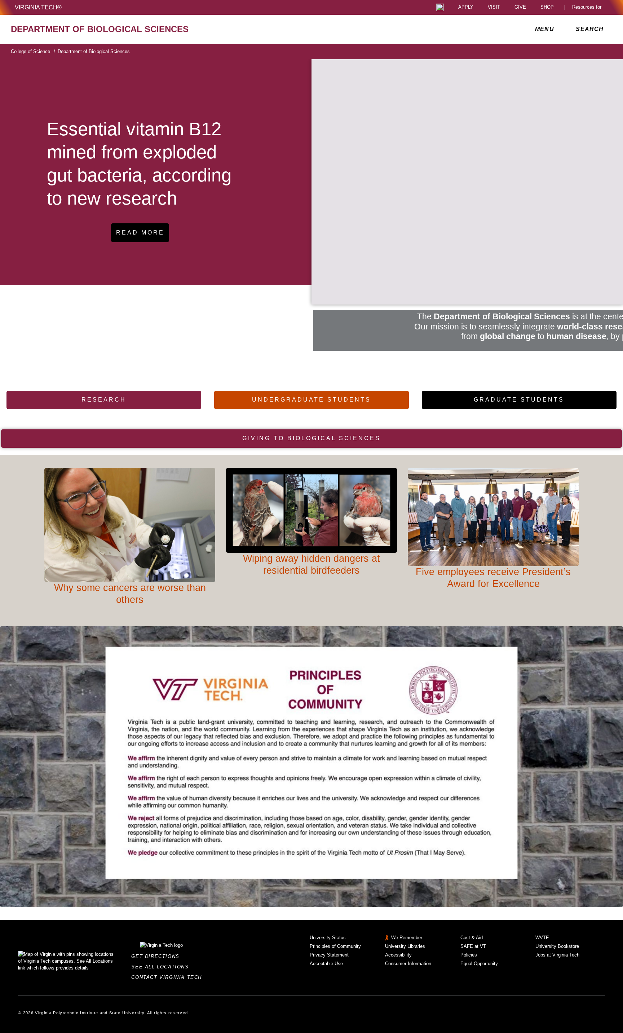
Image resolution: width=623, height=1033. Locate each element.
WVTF (542, 937)
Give (520, 7)
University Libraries (405, 946)
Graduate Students (519, 400)
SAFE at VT (473, 946)
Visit (494, 7)
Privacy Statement (329, 955)
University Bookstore (557, 946)
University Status (328, 937)
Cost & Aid (471, 937)
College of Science (33, 51)
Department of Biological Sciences (94, 51)
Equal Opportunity (479, 963)
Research (103, 400)
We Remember (406, 937)
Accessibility (398, 955)
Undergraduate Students (311, 400)
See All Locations (162, 966)
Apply (465, 7)
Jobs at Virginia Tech (557, 955)
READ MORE (140, 232)
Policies (468, 955)
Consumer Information (408, 963)
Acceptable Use (326, 963)
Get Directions (157, 956)
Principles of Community (335, 946)
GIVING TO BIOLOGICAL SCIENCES (311, 438)
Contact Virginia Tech (168, 977)
